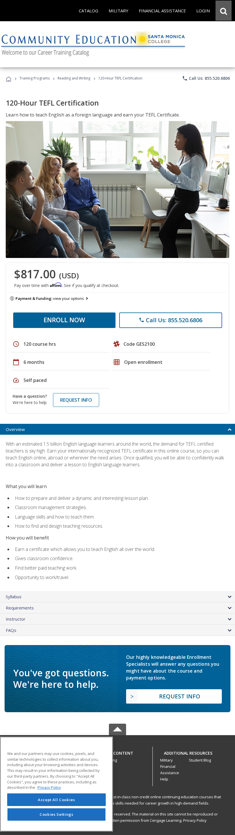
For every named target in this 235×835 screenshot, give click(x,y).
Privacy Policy (195, 820)
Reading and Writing (74, 78)
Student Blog (200, 760)
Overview (15, 429)
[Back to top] (117, 751)
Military (166, 760)
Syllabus (13, 596)
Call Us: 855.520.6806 (206, 78)
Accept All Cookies (56, 799)
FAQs (11, 630)
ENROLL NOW (64, 319)
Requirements (20, 608)
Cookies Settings (56, 814)
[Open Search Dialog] (224, 11)
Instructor (16, 619)
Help (164, 779)
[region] (56, 784)
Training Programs (34, 78)
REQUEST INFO (76, 400)
